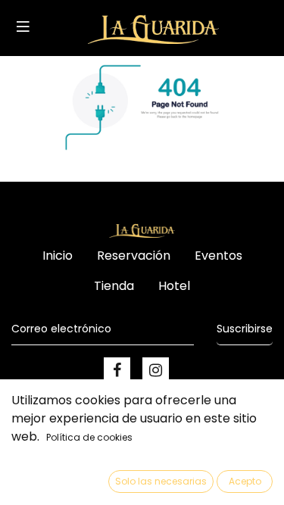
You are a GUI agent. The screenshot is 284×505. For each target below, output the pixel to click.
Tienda (114, 286)
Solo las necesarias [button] (161, 481)
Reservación (133, 255)
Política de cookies (89, 437)
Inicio (57, 255)
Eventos (218, 255)
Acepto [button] (245, 481)
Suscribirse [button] (245, 328)
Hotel (174, 286)
